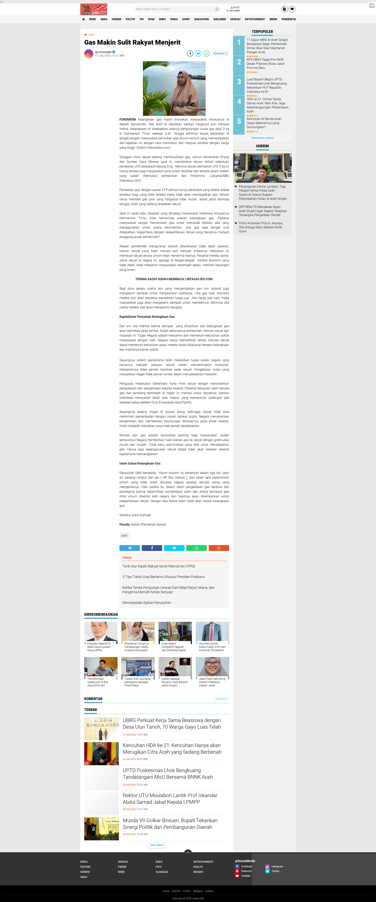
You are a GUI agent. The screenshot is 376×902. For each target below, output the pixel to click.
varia (103, 19)
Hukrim (176, 891)
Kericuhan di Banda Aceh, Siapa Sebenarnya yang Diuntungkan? (264, 123)
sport (186, 19)
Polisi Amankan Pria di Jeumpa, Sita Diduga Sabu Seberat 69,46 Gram (261, 227)
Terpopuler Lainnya (262, 138)
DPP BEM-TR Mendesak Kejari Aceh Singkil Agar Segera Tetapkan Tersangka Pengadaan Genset (263, 211)
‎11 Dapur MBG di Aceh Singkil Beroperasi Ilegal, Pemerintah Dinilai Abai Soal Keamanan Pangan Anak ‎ (267, 46)
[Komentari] (219, 548)
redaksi (198, 871)
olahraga (162, 871)
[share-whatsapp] (206, 53)
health (198, 866)
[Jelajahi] (371, 5)
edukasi (235, 19)
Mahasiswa (201, 19)
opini (151, 19)
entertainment (255, 19)
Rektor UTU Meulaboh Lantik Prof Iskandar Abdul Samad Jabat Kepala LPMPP (170, 798)
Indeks (209, 891)
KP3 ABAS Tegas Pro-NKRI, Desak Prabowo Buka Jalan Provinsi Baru (266, 64)
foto (159, 866)
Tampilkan (221, 699)
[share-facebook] (190, 53)
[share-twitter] (198, 53)
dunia (174, 19)
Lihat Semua (157, 845)
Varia (166, 891)
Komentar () (220, 53)
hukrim (116, 19)
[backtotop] (188, 853)
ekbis (162, 19)
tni (141, 19)
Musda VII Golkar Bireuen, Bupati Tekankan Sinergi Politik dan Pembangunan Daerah (170, 823)
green (273, 19)
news (92, 19)
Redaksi (198, 891)
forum (122, 866)
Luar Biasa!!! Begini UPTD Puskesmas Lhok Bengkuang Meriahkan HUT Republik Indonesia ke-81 (267, 85)
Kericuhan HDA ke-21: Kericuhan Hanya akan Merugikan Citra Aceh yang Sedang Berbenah (172, 748)
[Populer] (292, 9)
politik (130, 19)
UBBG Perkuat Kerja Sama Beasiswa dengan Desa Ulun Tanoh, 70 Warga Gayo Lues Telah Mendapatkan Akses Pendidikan (172, 726)
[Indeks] (284, 9)
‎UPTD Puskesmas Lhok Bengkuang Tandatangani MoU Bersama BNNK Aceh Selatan (168, 777)
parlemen (219, 19)
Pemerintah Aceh (293, 19)
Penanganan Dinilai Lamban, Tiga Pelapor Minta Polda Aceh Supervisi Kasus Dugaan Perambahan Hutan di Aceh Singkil (263, 193)
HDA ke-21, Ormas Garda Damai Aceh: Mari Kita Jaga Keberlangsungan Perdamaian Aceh (268, 105)
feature (85, 866)
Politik (187, 891)
